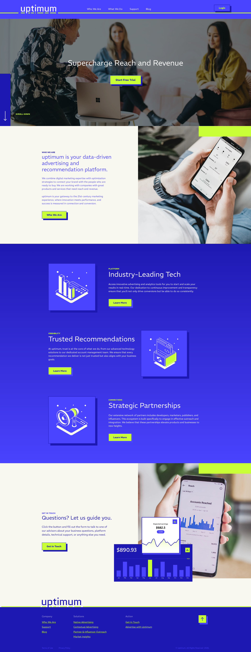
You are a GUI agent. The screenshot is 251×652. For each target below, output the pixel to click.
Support (46, 626)
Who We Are (54, 214)
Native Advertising (83, 622)
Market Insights (81, 636)
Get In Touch (54, 546)
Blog (44, 631)
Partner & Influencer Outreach (90, 631)
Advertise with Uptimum (139, 626)
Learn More (120, 302)
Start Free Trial (126, 80)
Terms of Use (47, 648)
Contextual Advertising (85, 626)
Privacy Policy (64, 648)
